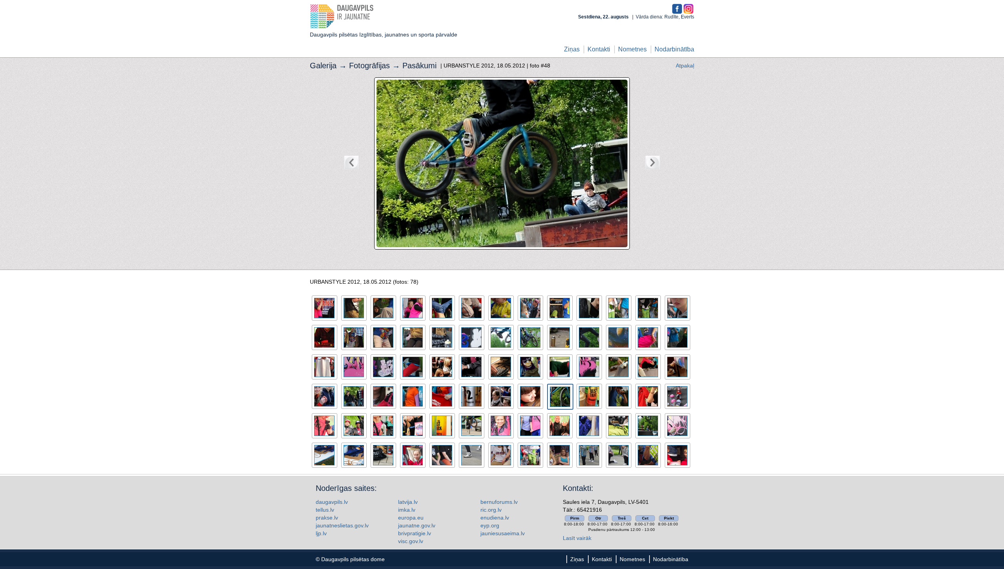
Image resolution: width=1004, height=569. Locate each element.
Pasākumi (419, 65)
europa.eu (411, 517)
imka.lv (406, 510)
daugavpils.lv (332, 502)
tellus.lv (325, 510)
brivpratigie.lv (414, 533)
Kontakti (598, 49)
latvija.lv (408, 502)
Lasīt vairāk (577, 538)
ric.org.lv (491, 510)
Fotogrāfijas (369, 65)
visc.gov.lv (410, 541)
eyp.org (489, 525)
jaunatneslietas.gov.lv (342, 525)
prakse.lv (327, 517)
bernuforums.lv (499, 502)
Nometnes (632, 49)
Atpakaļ (685, 65)
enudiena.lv (494, 517)
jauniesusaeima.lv (502, 533)
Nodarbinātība (674, 49)
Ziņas (572, 49)
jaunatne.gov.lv (416, 525)
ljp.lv (321, 533)
